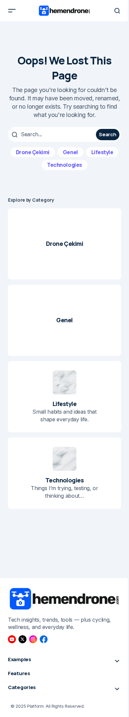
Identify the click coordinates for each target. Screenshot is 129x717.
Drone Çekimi (33, 152)
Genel (70, 152)
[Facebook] (43, 639)
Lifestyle (102, 152)
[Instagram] (33, 639)
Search (107, 134)
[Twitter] (22, 639)
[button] (12, 11)
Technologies (64, 164)
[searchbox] (53, 134)
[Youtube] (12, 639)
